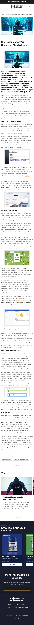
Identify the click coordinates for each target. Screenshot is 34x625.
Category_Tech (19, 456)
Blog (7, 14)
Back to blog (18, 466)
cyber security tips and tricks (21, 459)
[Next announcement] (31, 1)
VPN (28, 407)
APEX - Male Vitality (9, 556)
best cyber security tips (8, 456)
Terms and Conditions (22, 615)
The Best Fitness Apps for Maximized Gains (13, 498)
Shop (9, 604)
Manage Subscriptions (21, 607)
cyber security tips (6, 459)
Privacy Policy (10, 615)
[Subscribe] (29, 589)
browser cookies (21, 300)
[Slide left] (13, 517)
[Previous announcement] (3, 1)
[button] (3, 6)
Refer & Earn (9, 610)
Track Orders (21, 604)
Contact (21, 610)
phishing (27, 176)
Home (2, 14)
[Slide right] (20, 517)
